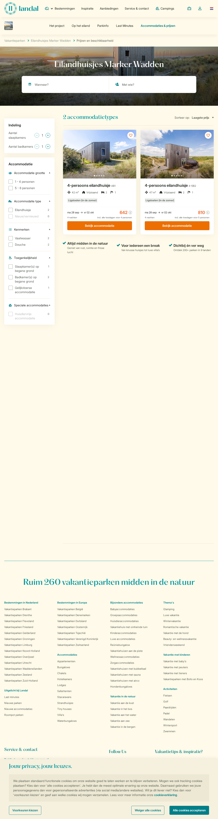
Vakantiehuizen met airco (124, 680)
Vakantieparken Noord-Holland (22, 650)
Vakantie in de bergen (122, 726)
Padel (166, 713)
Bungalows (63, 667)
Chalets (61, 673)
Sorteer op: (182, 117)
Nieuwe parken (13, 703)
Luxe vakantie (171, 615)
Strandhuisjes (65, 703)
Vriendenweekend (174, 644)
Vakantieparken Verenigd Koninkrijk (77, 639)
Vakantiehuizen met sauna (125, 674)
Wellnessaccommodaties (124, 656)
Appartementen (66, 661)
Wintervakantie (172, 621)
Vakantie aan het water (123, 714)
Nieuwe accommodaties (18, 709)
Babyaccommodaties (122, 609)
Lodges (61, 685)
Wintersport (170, 725)
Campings (167, 8)
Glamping (168, 609)
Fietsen (167, 695)
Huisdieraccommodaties (124, 621)
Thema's (168, 602)
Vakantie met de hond (175, 633)
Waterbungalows (67, 720)
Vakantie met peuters (175, 667)
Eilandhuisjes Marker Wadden (51, 40)
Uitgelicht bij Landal (16, 690)
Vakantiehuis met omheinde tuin (129, 627)
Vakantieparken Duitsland (71, 621)
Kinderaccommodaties (123, 633)
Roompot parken (13, 714)
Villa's (60, 714)
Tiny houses (64, 709)
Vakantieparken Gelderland (19, 633)
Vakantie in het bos (121, 709)
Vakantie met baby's (174, 661)
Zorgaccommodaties (122, 662)
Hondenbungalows (121, 686)
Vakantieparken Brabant (18, 609)
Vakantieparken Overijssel (19, 656)
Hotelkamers (64, 679)
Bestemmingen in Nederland (21, 602)
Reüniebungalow (120, 644)
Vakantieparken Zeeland (18, 674)
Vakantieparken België (70, 609)
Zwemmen (169, 731)
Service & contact (137, 8)
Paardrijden (169, 707)
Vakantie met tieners (175, 673)
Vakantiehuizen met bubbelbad (128, 668)
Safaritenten (64, 691)
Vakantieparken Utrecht (18, 662)
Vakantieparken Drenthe (18, 615)
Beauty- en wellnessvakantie (179, 639)
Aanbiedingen (109, 8)
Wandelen (169, 719)
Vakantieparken (14, 40)
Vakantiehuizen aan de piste (126, 650)
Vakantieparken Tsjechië (71, 633)
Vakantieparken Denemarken (73, 615)
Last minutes (11, 697)
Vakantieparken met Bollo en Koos (183, 679)
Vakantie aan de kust (122, 703)
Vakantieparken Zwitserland (73, 644)
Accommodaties (67, 654)
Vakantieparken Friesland (18, 627)
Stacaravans (64, 697)
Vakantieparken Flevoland (19, 621)
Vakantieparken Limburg (18, 644)
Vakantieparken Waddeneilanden (23, 668)
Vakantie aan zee (120, 720)
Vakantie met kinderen (176, 654)
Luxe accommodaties (122, 639)
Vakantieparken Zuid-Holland (21, 680)
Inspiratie (87, 8)
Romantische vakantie (176, 627)
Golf (165, 701)
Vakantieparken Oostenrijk (72, 627)
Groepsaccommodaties (123, 615)
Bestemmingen (65, 8)
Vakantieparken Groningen (19, 639)
